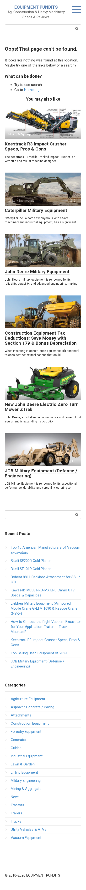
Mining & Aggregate (26, 789)
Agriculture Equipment (28, 699)
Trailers (16, 813)
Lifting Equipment (24, 772)
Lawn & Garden (23, 764)
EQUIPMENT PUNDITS (36, 7)
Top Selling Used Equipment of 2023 (39, 653)
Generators (19, 740)
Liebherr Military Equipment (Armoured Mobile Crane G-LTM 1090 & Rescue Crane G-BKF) (44, 608)
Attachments (21, 715)
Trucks (16, 821)
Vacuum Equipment (26, 838)
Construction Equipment (30, 723)
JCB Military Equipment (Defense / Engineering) (41, 473)
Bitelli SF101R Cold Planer (31, 569)
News (15, 797)
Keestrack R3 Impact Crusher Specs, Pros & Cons (35, 146)
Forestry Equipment (26, 731)
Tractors (17, 805)
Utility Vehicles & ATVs (28, 829)
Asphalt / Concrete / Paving (32, 707)
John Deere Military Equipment (37, 271)
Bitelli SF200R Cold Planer (31, 561)
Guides (16, 748)
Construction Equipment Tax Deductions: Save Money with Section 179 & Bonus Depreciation (41, 338)
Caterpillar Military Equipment (36, 210)
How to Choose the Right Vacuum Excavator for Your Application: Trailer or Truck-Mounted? (46, 626)
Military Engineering (26, 780)
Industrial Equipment (27, 756)
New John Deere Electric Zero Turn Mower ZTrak (42, 407)
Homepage (32, 90)
